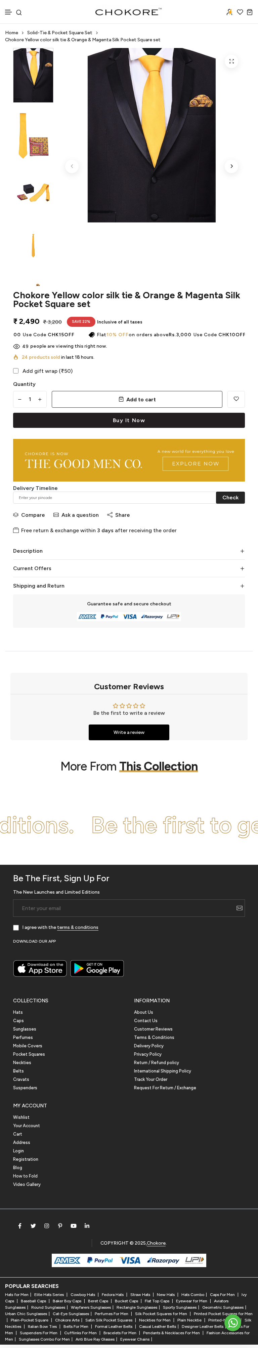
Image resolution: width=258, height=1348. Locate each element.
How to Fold (25, 1176)
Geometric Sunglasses (223, 1307)
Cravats (21, 1079)
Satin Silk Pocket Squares (109, 1320)
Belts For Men (76, 1326)
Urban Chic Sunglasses (26, 1313)
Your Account (26, 1125)
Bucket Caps (127, 1301)
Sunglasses (24, 1029)
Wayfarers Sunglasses (91, 1307)
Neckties (22, 1062)
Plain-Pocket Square (30, 1320)
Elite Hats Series (49, 1294)
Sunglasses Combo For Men (44, 1339)
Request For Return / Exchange (165, 1087)
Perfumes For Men (112, 1313)
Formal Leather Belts (114, 1326)
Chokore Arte (67, 1320)
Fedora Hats (113, 1294)
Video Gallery (27, 1184)
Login (18, 1150)
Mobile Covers (27, 1045)
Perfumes (23, 1037)
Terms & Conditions (154, 1037)
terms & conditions (77, 927)
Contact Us (146, 1020)
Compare (33, 515)
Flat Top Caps (157, 1301)
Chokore (156, 1243)
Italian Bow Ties (43, 1326)
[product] (231, 61)
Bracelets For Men (120, 1333)
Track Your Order (150, 1079)
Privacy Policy (148, 1054)
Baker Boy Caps (67, 1301)
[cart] (250, 12)
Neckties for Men (155, 1320)
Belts (18, 1071)
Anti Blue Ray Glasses (95, 1339)
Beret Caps (98, 1301)
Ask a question (80, 515)
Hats (18, 1012)
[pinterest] (60, 1226)
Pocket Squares (29, 1054)
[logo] (129, 11)
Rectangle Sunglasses (137, 1307)
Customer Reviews (153, 1029)
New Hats (166, 1294)
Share (122, 515)
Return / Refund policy (156, 1062)
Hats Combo (192, 1294)
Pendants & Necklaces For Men (172, 1333)
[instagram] (46, 1226)
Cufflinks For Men (81, 1333)
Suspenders (25, 1087)
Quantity (24, 384)
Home (11, 33)
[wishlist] (240, 12)
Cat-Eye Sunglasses (71, 1313)
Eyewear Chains (134, 1339)
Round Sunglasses (48, 1307)
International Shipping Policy (162, 1071)
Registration (25, 1159)
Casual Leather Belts (157, 1326)
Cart (17, 1134)
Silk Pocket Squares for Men (161, 1313)
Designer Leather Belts (202, 1326)
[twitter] (33, 1226)
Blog (17, 1167)
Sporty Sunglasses (180, 1307)
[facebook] (20, 1226)
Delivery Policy (149, 1045)
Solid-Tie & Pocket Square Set (59, 33)
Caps (18, 1020)
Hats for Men (17, 1294)
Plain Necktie (190, 1320)
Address (21, 1142)
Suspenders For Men (39, 1333)
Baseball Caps (34, 1301)
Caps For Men (223, 1294)
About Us (143, 1012)
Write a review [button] (129, 732)
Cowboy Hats (83, 1294)
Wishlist (21, 1117)
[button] (8, 12)
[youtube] (73, 1226)
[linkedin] (87, 1226)
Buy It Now (129, 420)
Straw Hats (140, 1294)
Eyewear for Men (192, 1301)
